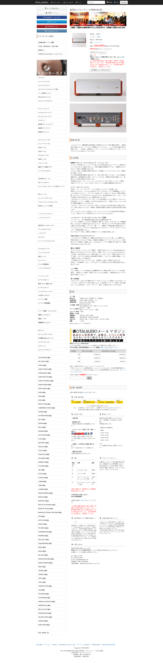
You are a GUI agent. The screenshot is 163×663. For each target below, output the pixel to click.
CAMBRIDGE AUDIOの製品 (46, 408)
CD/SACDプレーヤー (44, 178)
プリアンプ (41, 120)
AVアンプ (41, 330)
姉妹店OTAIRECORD (109, 645)
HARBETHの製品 (43, 462)
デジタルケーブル (43, 155)
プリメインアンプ (43, 109)
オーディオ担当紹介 (84, 645)
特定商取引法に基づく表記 (67, 645)
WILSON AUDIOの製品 (45, 617)
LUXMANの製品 (43, 489)
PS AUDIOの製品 (43, 528)
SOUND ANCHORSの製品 (46, 559)
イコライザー (42, 233)
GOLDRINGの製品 (43, 458)
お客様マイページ (52, 13)
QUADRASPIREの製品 (45, 543)
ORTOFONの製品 (43, 520)
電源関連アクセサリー (44, 322)
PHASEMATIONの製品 (45, 532)
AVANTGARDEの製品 (44, 385)
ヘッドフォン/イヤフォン (45, 214)
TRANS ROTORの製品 (45, 586)
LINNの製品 (41, 485)
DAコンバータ (42, 194)
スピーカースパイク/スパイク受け (48, 89)
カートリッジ (42, 260)
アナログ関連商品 (43, 264)
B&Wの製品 (41, 400)
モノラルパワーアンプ (44, 116)
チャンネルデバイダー (44, 229)
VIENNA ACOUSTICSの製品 (46, 601)
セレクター (41, 237)
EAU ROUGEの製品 (44, 435)
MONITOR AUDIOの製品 (45, 508)
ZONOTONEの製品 (44, 625)
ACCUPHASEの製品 (44, 357)
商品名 (110, 2)
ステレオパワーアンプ (44, 112)
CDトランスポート (43, 182)
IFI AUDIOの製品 (43, 466)
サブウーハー (42, 346)
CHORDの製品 (42, 412)
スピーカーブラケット (44, 350)
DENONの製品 (42, 423)
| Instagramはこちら (52, 31)
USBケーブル (42, 159)
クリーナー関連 (42, 299)
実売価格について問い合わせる (100, 70)
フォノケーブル (42, 163)
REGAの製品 (42, 551)
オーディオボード (43, 280)
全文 (116, 2)
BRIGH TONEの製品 (44, 404)
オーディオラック (43, 287)
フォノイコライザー (44, 252)
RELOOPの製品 (43, 555)
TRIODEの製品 (42, 570)
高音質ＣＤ (41, 50)
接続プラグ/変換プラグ (45, 167)
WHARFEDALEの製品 (45, 613)
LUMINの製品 (42, 481)
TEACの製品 (42, 582)
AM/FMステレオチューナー (46, 225)
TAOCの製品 (42, 578)
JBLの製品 (41, 470)
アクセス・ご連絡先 (51, 645)
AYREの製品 (42, 392)
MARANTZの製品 (43, 501)
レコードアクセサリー (44, 268)
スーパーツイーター (44, 81)
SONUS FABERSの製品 (45, 563)
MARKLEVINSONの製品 (45, 493)
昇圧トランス (42, 256)
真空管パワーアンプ (44, 128)
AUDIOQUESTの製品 (44, 373)
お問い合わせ (56, 2)
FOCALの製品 (42, 450)
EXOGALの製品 (43, 447)
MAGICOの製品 (43, 497)
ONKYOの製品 (42, 524)
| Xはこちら (52, 22)
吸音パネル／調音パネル (45, 284)
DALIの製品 (41, 419)
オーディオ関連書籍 (44, 303)
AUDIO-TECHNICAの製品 (46, 381)
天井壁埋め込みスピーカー (46, 338)
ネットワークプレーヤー (45, 198)
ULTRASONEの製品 (44, 598)
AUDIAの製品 (42, 365)
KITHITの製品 (42, 474)
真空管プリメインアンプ (45, 124)
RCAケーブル (42, 147)
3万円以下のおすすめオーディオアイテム (50, 54)
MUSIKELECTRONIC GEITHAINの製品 (50, 512)
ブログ (79, 2)
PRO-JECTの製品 (43, 539)
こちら (121, 57)
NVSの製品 (41, 516)
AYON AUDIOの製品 (44, 388)
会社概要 (39, 645)
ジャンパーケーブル (44, 144)
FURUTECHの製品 (43, 454)
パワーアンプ (98, 42)
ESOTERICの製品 (43, 443)
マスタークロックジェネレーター (48, 202)
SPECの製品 (42, 567)
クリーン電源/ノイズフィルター (47, 311)
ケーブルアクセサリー (44, 171)
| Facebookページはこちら (52, 17)
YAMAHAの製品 (43, 621)
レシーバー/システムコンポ (46, 241)
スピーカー (41, 78)
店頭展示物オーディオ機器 (46, 42)
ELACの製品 (42, 439)
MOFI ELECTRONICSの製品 (46, 505)
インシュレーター (43, 276)
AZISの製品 (41, 396)
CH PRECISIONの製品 (45, 416)
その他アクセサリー (44, 295)
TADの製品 (41, 590)
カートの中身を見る (52, 8)
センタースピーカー (44, 342)
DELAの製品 (42, 427)
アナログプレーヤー (44, 249)
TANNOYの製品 (43, 574)
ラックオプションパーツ (45, 291)
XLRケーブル (42, 151)
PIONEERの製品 (43, 536)
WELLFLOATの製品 (44, 609)
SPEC (98, 37)
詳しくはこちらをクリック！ (110, 347)
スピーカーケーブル (44, 140)
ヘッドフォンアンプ (44, 217)
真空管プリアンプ (43, 132)
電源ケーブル (42, 319)
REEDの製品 (42, 547)
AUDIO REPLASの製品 (45, 377)
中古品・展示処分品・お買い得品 (48, 46)
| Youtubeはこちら (52, 26)
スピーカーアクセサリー (45, 101)
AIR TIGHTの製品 (43, 361)
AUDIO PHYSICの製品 (45, 369)
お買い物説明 (69, 2)
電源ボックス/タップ (44, 315)
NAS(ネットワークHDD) (45, 206)
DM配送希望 (96, 645)
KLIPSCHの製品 (43, 477)
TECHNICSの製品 (43, 594)
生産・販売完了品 (43, 633)
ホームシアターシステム (45, 334)
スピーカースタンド (44, 85)
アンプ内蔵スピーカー (44, 93)
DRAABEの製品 (43, 431)
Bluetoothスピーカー (44, 97)
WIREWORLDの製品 (44, 605)
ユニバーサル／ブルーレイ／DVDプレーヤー (51, 186)
